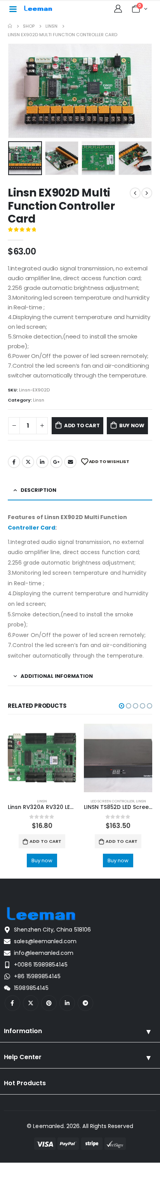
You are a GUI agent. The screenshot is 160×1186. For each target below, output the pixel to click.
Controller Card (31, 528)
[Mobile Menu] (13, 8)
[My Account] (118, 8)
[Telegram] (85, 1003)
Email (70, 462)
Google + (56, 462)
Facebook (14, 462)
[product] (42, 758)
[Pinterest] (49, 1003)
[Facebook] (12, 1003)
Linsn (38, 400)
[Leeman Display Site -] (38, 8)
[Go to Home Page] (10, 26)
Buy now (131, 425)
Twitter (28, 462)
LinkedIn (42, 462)
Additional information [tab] (57, 676)
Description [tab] (38, 490)
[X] (30, 1003)
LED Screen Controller (112, 801)
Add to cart (82, 425)
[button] (17, 91)
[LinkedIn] (67, 1003)
